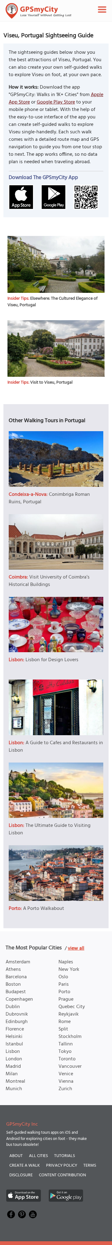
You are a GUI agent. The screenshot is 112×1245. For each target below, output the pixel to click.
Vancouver (70, 1067)
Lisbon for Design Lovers (52, 660)
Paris (63, 984)
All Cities (38, 1156)
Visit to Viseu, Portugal (51, 382)
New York (68, 970)
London (14, 1059)
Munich (14, 1089)
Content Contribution (62, 1175)
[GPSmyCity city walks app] (39, 11)
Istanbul (14, 1044)
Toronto (67, 1059)
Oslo (63, 977)
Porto (64, 992)
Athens (13, 970)
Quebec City (71, 1007)
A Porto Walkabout (43, 909)
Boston (13, 984)
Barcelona (16, 977)
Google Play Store (56, 102)
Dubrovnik (17, 1014)
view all (76, 948)
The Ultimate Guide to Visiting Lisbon (50, 829)
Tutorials (64, 1156)
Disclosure (21, 1175)
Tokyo (65, 1052)
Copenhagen (19, 999)
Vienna (65, 1081)
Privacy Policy (61, 1165)
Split (63, 1029)
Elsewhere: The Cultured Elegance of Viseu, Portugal (52, 302)
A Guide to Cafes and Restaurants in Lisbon (56, 746)
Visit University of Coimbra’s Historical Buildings (49, 581)
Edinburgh (17, 1022)
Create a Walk (24, 1165)
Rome (64, 1022)
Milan (12, 1074)
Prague (65, 999)
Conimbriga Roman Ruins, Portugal (49, 498)
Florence (15, 1029)
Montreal (15, 1081)
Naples (65, 962)
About (16, 1156)
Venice (65, 1074)
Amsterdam (18, 962)
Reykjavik (68, 1014)
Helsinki (14, 1037)
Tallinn (65, 1044)
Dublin (13, 1007)
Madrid (13, 1067)
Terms (89, 1165)
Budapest (16, 992)
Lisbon (13, 1052)
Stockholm (70, 1037)
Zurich (65, 1089)
